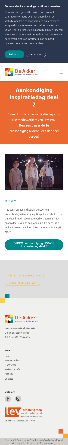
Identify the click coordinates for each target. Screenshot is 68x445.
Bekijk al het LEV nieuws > (22, 283)
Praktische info (12, 369)
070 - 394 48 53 (22, 337)
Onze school (11, 365)
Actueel (9, 374)
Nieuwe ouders (12, 360)
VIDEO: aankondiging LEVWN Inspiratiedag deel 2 (34, 244)
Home (8, 356)
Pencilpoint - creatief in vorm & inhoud (39, 443)
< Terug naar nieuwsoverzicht (24, 275)
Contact (9, 379)
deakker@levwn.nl (21, 333)
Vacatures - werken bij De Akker (20, 328)
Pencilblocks (56, 440)
